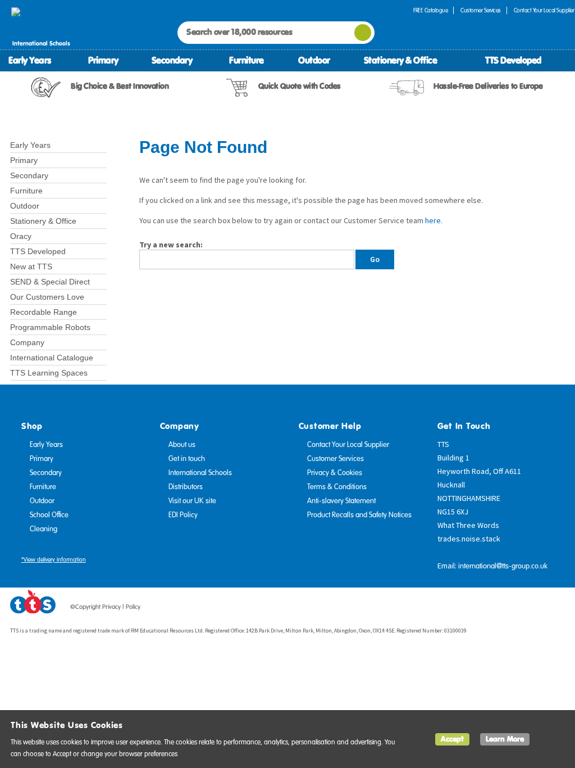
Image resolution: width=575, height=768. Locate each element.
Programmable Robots (50, 327)
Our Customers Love (47, 296)
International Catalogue (51, 357)
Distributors (185, 486)
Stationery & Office (400, 60)
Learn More (505, 739)
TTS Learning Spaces (49, 372)
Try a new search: (171, 245)
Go (375, 259)
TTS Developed (513, 60)
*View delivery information (53, 559)
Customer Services (480, 10)
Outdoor (314, 60)
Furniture (246, 60)
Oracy (20, 236)
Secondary (172, 60)
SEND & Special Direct (50, 281)
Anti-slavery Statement (341, 500)
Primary (103, 60)
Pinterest (535, 608)
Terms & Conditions (337, 486)
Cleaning (43, 529)
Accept (452, 739)
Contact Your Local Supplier (348, 444)
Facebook (492, 608)
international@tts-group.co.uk (502, 566)
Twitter (513, 608)
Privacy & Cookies (334, 472)
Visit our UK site (192, 500)
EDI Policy (183, 515)
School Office (49, 515)
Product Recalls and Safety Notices (359, 515)
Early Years (29, 60)
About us (181, 444)
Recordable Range (43, 312)
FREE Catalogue (430, 10)
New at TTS (31, 266)
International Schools (200, 472)
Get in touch (186, 458)
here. (433, 220)
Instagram (556, 608)
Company (27, 342)
